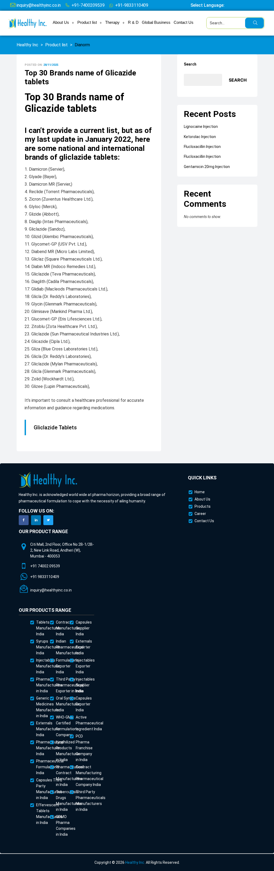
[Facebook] (24, 520)
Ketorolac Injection (200, 137)
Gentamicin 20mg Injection (207, 167)
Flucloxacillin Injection (202, 146)
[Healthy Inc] (48, 480)
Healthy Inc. (135, 862)
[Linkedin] (36, 520)
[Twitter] (48, 520)
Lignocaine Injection (201, 126)
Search (190, 64)
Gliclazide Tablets (55, 427)
